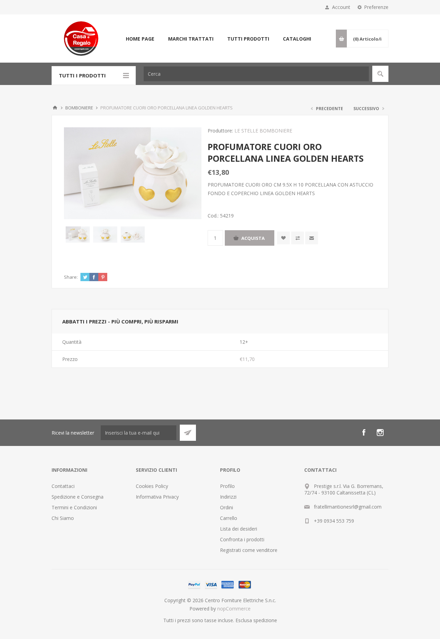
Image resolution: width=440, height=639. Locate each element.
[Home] (55, 107)
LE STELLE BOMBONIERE (263, 130)
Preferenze (376, 7)
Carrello (228, 518)
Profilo (227, 486)
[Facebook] (363, 432)
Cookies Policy (152, 486)
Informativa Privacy (157, 496)
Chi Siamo (63, 518)
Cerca (380, 74)
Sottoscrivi (188, 433)
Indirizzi (228, 496)
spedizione (265, 620)
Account (341, 7)
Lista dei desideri (238, 528)
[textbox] (256, 73)
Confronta (297, 238)
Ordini (226, 507)
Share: (71, 277)
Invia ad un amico (311, 238)
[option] (77, 235)
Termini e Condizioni (74, 507)
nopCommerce (234, 608)
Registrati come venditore (248, 550)
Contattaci (63, 486)
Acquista (253, 238)
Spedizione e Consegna (77, 496)
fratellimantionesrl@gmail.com (348, 506)
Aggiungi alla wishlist (283, 238)
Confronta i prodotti (242, 539)
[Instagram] (380, 432)
